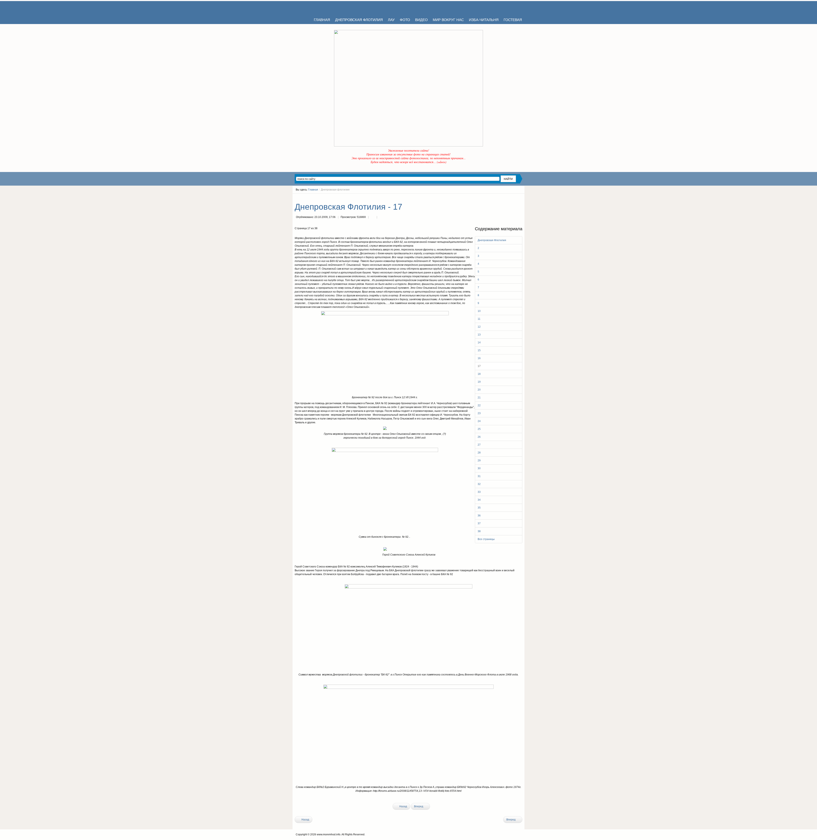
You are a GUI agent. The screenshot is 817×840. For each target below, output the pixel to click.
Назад (403, 806)
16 (479, 358)
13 (479, 334)
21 (479, 397)
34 (479, 499)
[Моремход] (311, 7)
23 (479, 413)
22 (479, 405)
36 (479, 515)
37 (479, 523)
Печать (372, 217)
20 (479, 389)
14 (479, 342)
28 (479, 452)
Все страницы (486, 539)
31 (479, 476)
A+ (513, 197)
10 (479, 311)
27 (479, 444)
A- (521, 197)
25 (479, 429)
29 (479, 460)
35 (479, 507)
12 (479, 326)
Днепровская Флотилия (492, 240)
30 (479, 468)
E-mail (381, 217)
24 (479, 421)
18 (479, 373)
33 (479, 491)
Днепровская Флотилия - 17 (348, 206)
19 (479, 381)
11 (479, 318)
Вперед (419, 806)
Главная (313, 189)
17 (479, 366)
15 (479, 350)
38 (479, 531)
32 (479, 484)
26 (479, 436)
